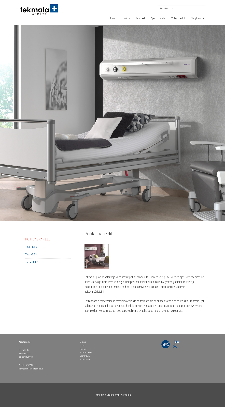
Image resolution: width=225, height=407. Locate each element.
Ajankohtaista (86, 352)
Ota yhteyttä (85, 356)
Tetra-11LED (31, 262)
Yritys (82, 345)
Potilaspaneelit (39, 239)
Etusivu (83, 342)
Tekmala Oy (43, 11)
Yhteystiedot (85, 359)
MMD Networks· (123, 394)
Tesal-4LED (31, 246)
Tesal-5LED (31, 254)
